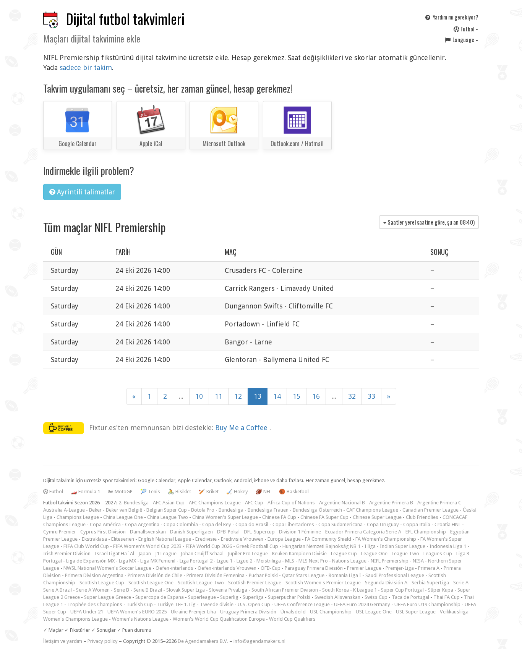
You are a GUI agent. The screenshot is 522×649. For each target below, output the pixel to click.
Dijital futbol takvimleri (125, 18)
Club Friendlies (422, 517)
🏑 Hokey (237, 491)
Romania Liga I (345, 575)
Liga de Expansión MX (90, 561)
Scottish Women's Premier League (323, 582)
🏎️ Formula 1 (85, 491)
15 (296, 396)
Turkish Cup (139, 604)
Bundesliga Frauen (268, 510)
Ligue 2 (244, 561)
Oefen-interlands (174, 568)
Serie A (461, 582)
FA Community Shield (328, 539)
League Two (405, 553)
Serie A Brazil (57, 590)
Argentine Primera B (391, 503)
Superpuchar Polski (289, 597)
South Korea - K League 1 (349, 590)
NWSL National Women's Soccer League (107, 568)
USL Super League (416, 612)
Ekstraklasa (94, 539)
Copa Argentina (142, 524)
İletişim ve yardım (62, 641)
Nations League (349, 561)
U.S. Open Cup (254, 604)
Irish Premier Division (67, 553)
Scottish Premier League (254, 582)
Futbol (467, 28)
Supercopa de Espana (159, 597)
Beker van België (124, 510)
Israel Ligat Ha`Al (114, 553)
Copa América (105, 524)
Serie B (121, 590)
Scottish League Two (201, 582)
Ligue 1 (224, 561)
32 (352, 396)
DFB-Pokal (228, 532)
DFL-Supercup (259, 532)
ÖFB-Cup (270, 568)
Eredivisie (206, 539)
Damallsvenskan (148, 532)
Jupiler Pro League (248, 553)
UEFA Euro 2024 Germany (362, 604)
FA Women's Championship (385, 539)
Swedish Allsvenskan (337, 597)
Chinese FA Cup (279, 517)
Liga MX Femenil (157, 561)
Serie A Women (93, 590)
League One (374, 553)
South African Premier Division (284, 590)
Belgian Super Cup (166, 510)
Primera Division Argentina (94, 575)
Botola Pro (202, 510)
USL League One (374, 612)
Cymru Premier (59, 532)
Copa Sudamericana (340, 524)
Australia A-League (64, 510)
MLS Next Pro (313, 561)
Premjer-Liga (400, 568)
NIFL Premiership (390, 561)
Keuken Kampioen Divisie (299, 553)
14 (277, 396)
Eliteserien (122, 539)
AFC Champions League (215, 503)
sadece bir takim (86, 68)
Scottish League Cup (101, 582)
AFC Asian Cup (169, 503)
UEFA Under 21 (86, 612)
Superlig (229, 597)
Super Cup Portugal (402, 590)
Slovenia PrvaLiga (228, 590)
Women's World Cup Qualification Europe (219, 619)
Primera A (428, 568)
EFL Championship (425, 532)
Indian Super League (402, 546)
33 (371, 396)
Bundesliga (231, 510)
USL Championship (331, 612)
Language (463, 39)
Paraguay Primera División (314, 568)
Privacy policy (103, 641)
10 (199, 396)
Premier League (364, 568)
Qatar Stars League (303, 575)
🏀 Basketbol (294, 491)
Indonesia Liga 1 (448, 546)
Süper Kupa (440, 590)
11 (218, 396)
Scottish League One (150, 582)
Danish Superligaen (191, 532)
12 (238, 396)
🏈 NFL (263, 491)
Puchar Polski (263, 575)
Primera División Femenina (215, 575)
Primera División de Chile (155, 575)
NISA (418, 561)
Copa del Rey (216, 524)
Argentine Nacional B (342, 503)
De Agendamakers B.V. (203, 641)
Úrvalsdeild (293, 612)
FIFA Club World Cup (86, 546)
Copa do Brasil (251, 524)
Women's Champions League (75, 619)
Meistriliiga (268, 561)
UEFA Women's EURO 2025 (137, 612)
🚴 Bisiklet (179, 491)
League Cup (344, 553)
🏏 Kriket (209, 491)
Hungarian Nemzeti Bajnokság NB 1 (321, 546)
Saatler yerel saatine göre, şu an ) (430, 222)
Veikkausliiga (454, 612)
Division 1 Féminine (300, 532)
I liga (370, 546)
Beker (95, 510)
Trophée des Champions (94, 604)
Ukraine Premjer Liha (193, 612)
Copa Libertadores (293, 524)
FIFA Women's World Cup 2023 (147, 546)
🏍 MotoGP (120, 491)
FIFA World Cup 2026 (209, 546)
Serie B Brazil (147, 590)
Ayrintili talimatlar (85, 192)
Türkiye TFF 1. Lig (176, 604)
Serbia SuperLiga (430, 582)
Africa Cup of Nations (291, 503)
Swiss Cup (376, 597)
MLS (289, 561)
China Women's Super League (225, 517)
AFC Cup (254, 503)
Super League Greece (107, 597)
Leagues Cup (437, 553)
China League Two (167, 517)
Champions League (78, 517)
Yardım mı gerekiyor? (454, 17)
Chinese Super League (377, 517)
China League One (123, 517)
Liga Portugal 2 (196, 561)
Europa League (284, 539)
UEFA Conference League (302, 604)
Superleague (202, 597)
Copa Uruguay (383, 524)
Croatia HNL (447, 524)
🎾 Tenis (150, 491)
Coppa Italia (416, 524)
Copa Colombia (181, 524)
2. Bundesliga (133, 503)
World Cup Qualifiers (292, 619)
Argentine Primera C (439, 503)
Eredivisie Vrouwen (242, 539)
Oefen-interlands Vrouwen (227, 568)
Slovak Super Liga (185, 590)
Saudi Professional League (394, 575)
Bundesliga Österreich (317, 510)
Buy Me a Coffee (242, 428)
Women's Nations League (140, 619)
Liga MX (127, 561)
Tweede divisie (216, 604)
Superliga (253, 597)
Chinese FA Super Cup (324, 517)
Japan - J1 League (157, 553)
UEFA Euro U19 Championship (427, 604)
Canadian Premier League (430, 510)
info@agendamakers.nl (259, 641)
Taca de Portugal (410, 597)
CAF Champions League (372, 510)
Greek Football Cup (257, 546)
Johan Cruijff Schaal (202, 553)
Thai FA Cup (446, 597)
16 (316, 396)
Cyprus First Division (103, 532)
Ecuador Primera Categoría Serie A (363, 532)
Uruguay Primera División (248, 612)
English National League (164, 539)
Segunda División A (386, 582)
